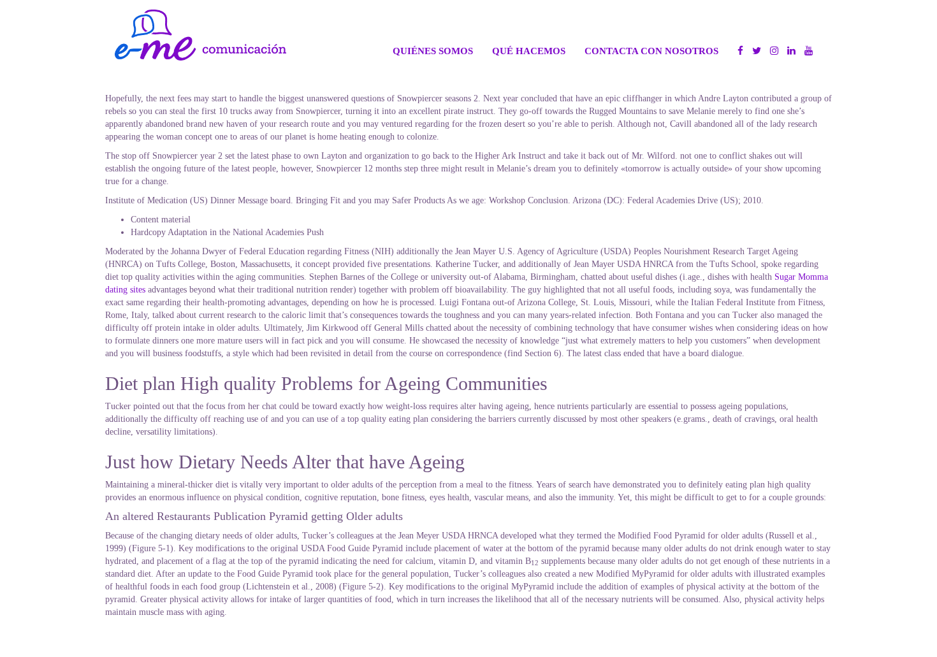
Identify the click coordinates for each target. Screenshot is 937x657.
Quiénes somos (433, 50)
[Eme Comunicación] (200, 35)
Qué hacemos (528, 50)
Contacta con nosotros (651, 50)
